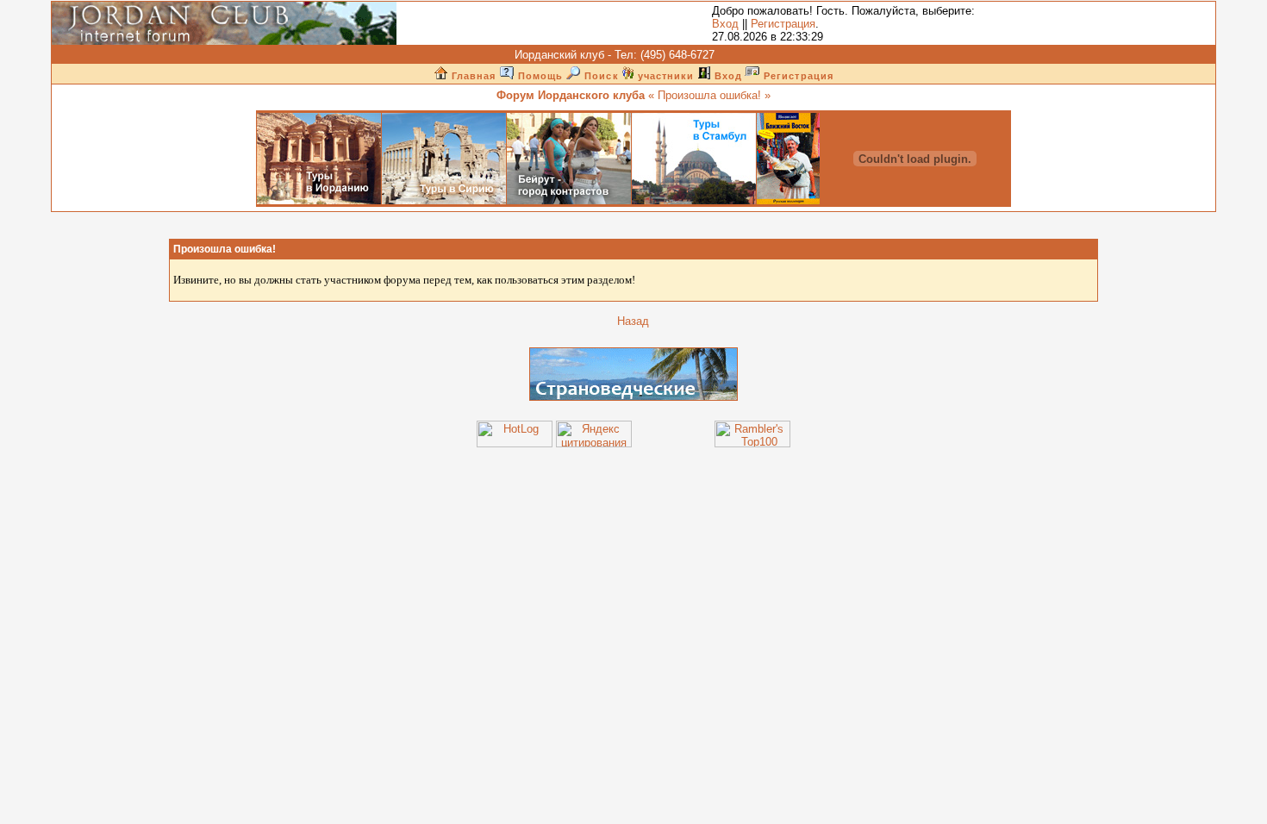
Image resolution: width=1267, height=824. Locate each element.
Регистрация (783, 23)
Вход (725, 23)
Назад (633, 321)
